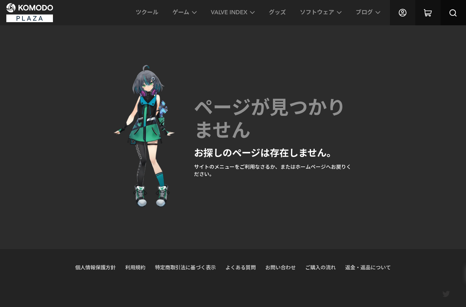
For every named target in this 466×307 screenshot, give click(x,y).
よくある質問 (240, 267)
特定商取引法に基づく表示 (185, 267)
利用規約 (135, 267)
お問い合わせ (280, 267)
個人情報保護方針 (95, 267)
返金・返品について (368, 267)
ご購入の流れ (320, 267)
